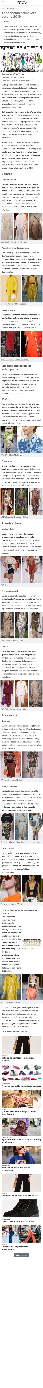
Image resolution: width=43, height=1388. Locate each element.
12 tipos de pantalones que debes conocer (18, 1059)
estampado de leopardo (29, 469)
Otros (4, 1109)
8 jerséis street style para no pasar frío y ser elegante (21, 1140)
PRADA (4, 455)
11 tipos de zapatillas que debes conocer (21, 1086)
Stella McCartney (16, 455)
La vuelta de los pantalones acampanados (15, 1248)
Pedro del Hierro (15, 242)
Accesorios (6, 1084)
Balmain (4, 242)
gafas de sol (7, 863)
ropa (3, 609)
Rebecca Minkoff (15, 780)
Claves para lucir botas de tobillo (18, 1221)
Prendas (5, 1055)
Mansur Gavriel (7, 304)
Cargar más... (21, 1255)
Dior (25, 242)
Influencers (6, 1165)
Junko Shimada (7, 359)
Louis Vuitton (34, 842)
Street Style (6, 1137)
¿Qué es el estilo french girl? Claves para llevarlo (19, 1112)
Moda (3, 8)
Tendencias (10, 8)
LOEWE (4, 517)
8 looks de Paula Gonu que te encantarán (16, 1168)
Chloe (25, 517)
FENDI (3, 585)
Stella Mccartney (8, 904)
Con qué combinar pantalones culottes (21, 1196)
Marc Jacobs (20, 304)
